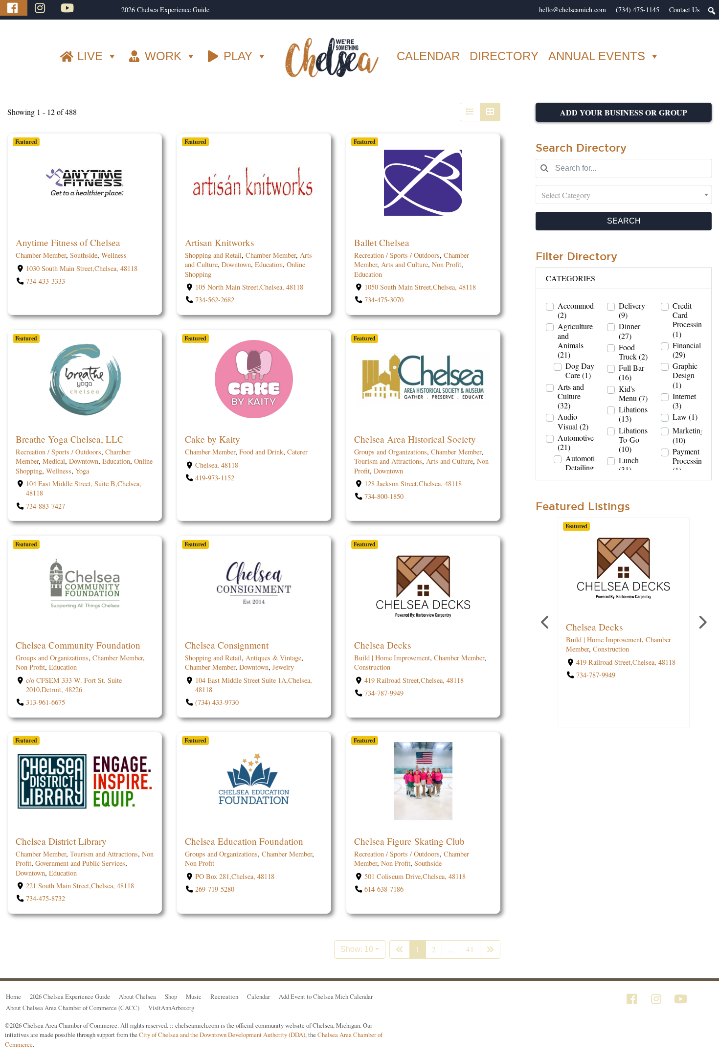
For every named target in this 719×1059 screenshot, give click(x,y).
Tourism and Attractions (388, 461)
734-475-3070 (384, 300)
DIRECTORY (504, 56)
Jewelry (283, 667)
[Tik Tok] (94, 8)
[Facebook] (13, 8)
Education (269, 265)
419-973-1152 (214, 477)
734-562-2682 (214, 300)
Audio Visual (573, 421)
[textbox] (624, 194)
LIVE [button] (90, 56)
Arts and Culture (404, 265)
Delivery (632, 310)
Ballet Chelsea (381, 242)
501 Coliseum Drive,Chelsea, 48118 (415, 876)
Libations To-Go (633, 440)
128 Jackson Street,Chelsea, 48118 (413, 483)
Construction (372, 667)
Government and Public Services (80, 863)
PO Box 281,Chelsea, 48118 (234, 876)
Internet (684, 400)
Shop (171, 996)
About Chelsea (137, 996)
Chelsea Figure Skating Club (409, 841)
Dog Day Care (579, 370)
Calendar (258, 996)
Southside (83, 255)
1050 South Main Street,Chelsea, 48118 (420, 287)
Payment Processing (689, 461)
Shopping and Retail (213, 255)
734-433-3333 (45, 281)
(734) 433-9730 (217, 702)
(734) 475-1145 (637, 9)
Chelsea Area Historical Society (415, 439)
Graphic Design (685, 375)
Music (194, 996)
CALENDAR (428, 56)
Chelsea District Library (61, 841)
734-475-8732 (45, 898)
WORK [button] (163, 56)
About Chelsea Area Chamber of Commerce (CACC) (72, 1007)
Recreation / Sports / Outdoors (397, 255)
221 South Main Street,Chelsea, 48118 (80, 885)
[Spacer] (111, 10)
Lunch (629, 464)
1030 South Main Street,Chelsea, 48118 (81, 268)
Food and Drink (261, 451)
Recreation (224, 996)
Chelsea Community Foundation (78, 645)
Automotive (576, 442)
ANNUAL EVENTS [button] (596, 56)
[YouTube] (68, 8)
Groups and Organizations (390, 451)
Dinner (629, 330)
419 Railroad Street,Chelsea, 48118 (414, 680)
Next (702, 622)
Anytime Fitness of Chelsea (68, 242)
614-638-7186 (384, 889)
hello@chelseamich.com (572, 9)
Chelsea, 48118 (216, 465)
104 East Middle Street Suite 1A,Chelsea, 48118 (253, 685)
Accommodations (585, 310)
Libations (633, 414)
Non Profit (446, 265)
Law (685, 416)
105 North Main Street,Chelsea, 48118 (249, 287)
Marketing (688, 435)
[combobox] (624, 194)
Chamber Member (41, 255)
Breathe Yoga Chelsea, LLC (70, 439)
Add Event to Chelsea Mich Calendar (326, 996)
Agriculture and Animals (575, 340)
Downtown (236, 265)
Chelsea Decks (382, 645)
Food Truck (633, 351)
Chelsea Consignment (227, 645)
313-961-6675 (45, 702)
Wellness (114, 255)
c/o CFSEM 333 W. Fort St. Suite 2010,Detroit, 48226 (74, 685)
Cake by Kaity (212, 439)
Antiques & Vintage (273, 657)
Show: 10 (356, 949)
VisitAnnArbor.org (171, 1007)
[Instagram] (41, 8)
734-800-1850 (384, 496)
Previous (545, 622)
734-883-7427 (45, 506)
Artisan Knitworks (219, 242)
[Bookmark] (18, 222)
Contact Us (684, 9)
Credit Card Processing (689, 319)
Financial (687, 349)
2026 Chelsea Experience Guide (165, 9)
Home (13, 996)
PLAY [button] (238, 56)
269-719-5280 (214, 889)
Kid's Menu (633, 393)
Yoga (82, 470)
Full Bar (631, 372)
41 (470, 949)
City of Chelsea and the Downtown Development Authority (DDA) (222, 1034)
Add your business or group (623, 112)
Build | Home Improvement (392, 657)
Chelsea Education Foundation (244, 841)
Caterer (297, 451)
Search (624, 221)
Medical (54, 461)
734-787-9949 (384, 693)
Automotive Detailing (583, 467)
